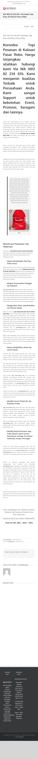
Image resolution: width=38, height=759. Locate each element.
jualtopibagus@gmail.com (19, 3)
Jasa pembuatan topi (8, 289)
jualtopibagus (8, 539)
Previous (26, 26)
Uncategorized (10, 541)
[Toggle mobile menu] (34, 8)
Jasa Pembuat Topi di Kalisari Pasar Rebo (22, 251)
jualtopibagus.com (21, 327)
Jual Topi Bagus (20, 737)
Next (32, 26)
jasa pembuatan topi (18, 375)
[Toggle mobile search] (30, 8)
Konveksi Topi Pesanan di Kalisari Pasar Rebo (19, 50)
